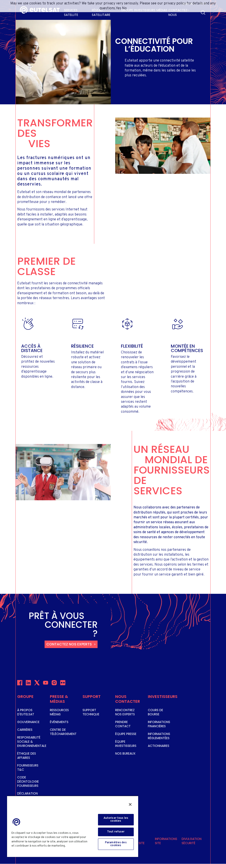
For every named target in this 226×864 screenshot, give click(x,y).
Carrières (24, 729)
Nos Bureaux (125, 753)
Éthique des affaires (26, 755)
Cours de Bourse (155, 712)
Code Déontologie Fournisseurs (28, 781)
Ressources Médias (59, 712)
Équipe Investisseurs (125, 743)
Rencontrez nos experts (125, 712)
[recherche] (203, 12)
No (124, 8)
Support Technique (91, 712)
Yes (118, 8)
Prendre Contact (123, 724)
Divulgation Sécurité (192, 841)
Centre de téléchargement (63, 731)
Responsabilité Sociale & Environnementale (31, 741)
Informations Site (166, 841)
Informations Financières (159, 724)
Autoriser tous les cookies (116, 819)
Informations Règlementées (159, 736)
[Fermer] (130, 804)
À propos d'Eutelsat (25, 712)
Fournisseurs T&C (27, 767)
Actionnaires (158, 746)
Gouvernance (28, 722)
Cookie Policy (76, 846)
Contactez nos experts (69, 644)
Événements (59, 722)
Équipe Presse (125, 734)
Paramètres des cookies (116, 844)
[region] (72, 826)
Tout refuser (116, 832)
